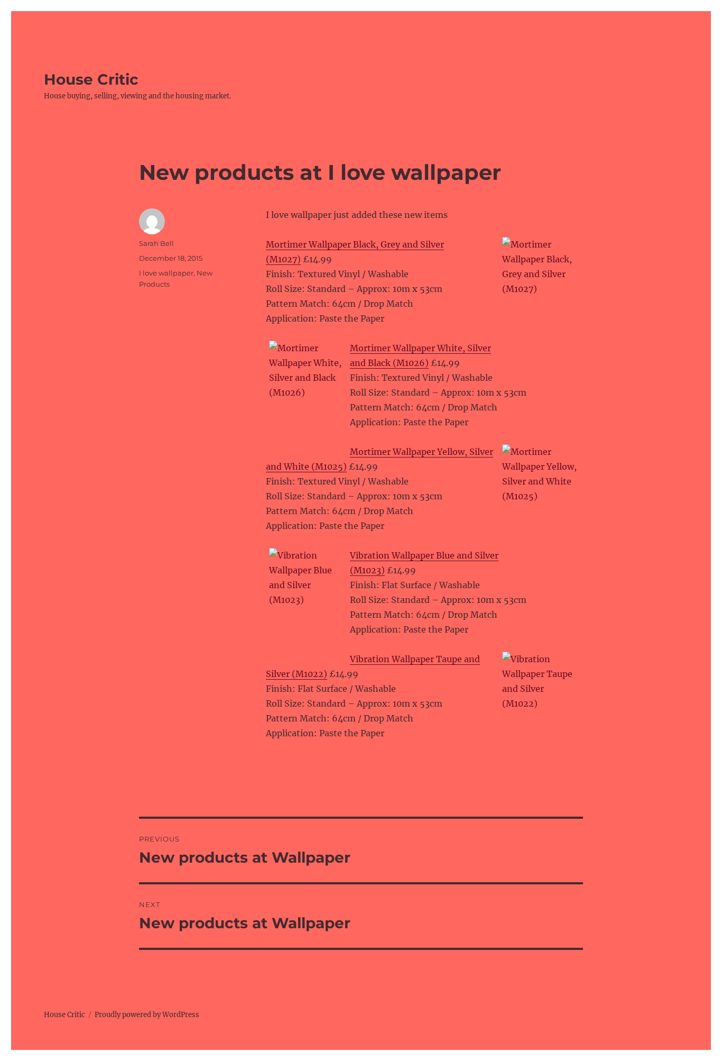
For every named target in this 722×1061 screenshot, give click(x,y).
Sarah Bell (156, 243)
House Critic (91, 79)
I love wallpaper (166, 273)
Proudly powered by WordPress (147, 1014)
